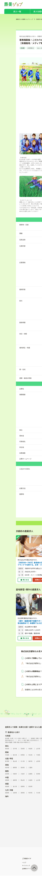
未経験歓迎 (30, 48)
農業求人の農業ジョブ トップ (24, 19)
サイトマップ (26, 865)
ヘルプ (24, 862)
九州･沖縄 (9, 790)
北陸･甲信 (9, 758)
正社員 (22, 48)
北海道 (7, 735)
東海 (7, 764)
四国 (7, 783)
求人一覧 (17, 11)
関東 (7, 752)
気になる (26, 580)
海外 (7, 796)
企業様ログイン (26, 868)
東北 (7, 746)
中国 (7, 777)
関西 (7, 771)
